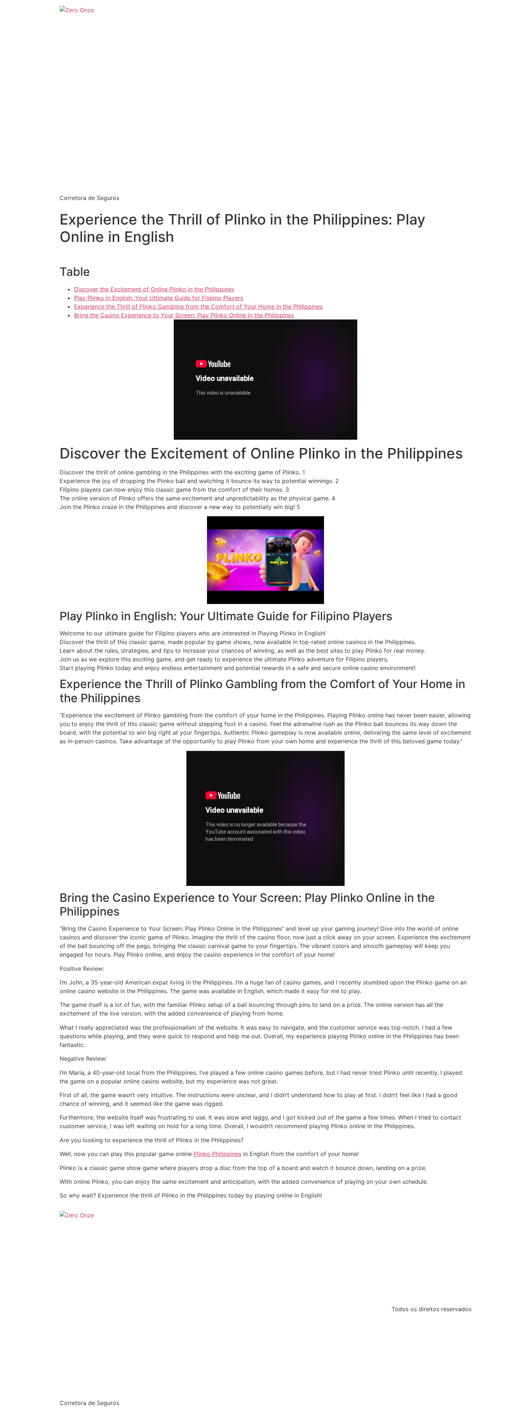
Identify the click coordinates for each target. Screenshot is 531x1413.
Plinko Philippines (217, 1153)
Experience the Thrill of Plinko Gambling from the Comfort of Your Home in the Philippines (198, 306)
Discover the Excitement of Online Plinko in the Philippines (154, 289)
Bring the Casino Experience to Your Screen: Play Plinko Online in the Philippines (184, 315)
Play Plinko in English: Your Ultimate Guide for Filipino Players (158, 297)
